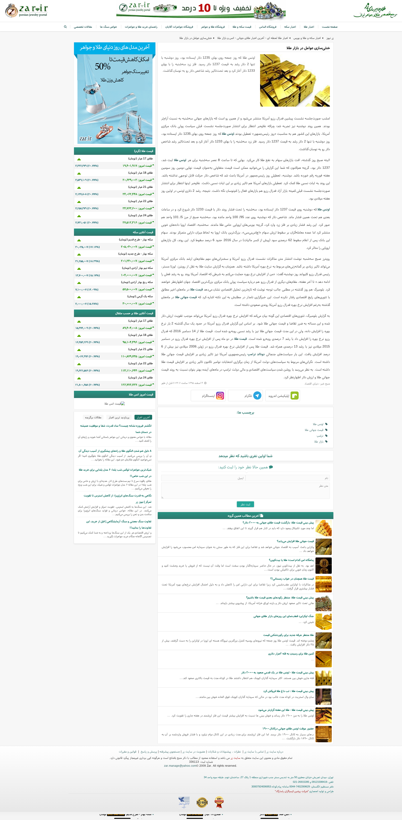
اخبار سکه (290, 27)
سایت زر (235, 758)
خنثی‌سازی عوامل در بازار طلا (195, 38)
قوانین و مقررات (128, 751)
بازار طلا (319, 441)
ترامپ (321, 436)
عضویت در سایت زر (193, 751)
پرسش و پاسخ (148, 751)
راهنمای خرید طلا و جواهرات (141, 27)
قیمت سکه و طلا (242, 27)
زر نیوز (330, 38)
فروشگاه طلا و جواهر (213, 27)
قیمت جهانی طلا (186, 297)
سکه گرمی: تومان (125, 816)
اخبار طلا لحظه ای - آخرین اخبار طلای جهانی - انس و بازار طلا (252, 38)
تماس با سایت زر (254, 751)
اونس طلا (228, 133)
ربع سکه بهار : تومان (200, 816)
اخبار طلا (309, 27)
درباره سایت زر (274, 751)
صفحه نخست (330, 27)
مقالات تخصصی (83, 27)
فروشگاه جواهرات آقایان (179, 27)
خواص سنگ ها (108, 27)
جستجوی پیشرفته (170, 751)
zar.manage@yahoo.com (180, 766)
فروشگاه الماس (267, 27)
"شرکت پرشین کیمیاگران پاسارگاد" (292, 791)
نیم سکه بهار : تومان (274, 816)
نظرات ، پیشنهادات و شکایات (225, 751)
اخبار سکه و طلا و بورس (307, 38)
